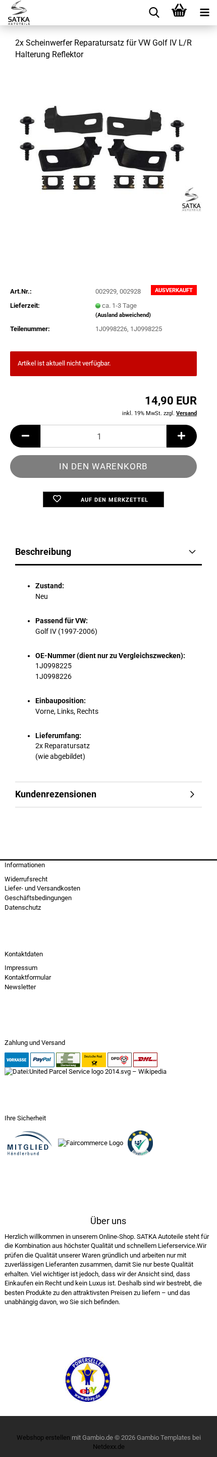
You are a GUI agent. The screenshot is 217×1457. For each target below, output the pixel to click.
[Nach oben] (189, 1441)
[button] (25, 436)
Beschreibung (43, 551)
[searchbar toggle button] (154, 12)
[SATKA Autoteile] (15, 12)
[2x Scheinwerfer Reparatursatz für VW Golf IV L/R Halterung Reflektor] (109, 145)
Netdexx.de (109, 1446)
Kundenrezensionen (55, 794)
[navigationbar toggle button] (204, 12)
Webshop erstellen (43, 1437)
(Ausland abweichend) (123, 315)
